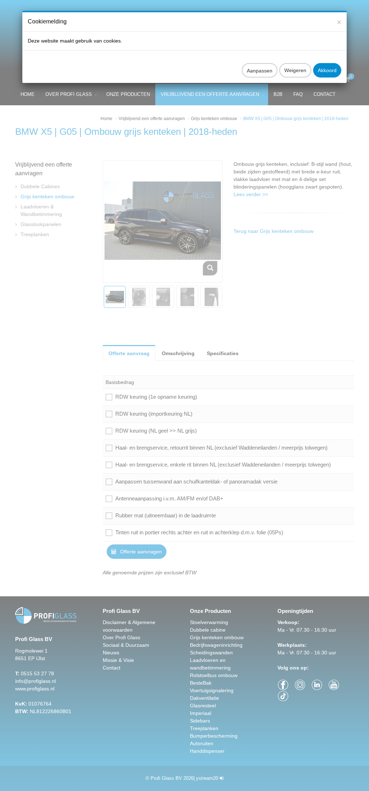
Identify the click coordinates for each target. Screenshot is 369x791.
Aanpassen (259, 71)
